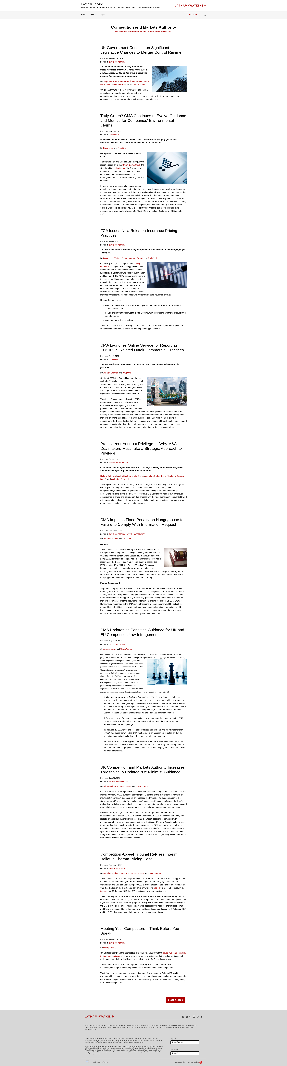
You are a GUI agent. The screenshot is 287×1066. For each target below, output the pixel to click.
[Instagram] (198, 1016)
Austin (87, 1025)
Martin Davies (138, 476)
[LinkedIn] (194, 1016)
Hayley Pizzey (137, 873)
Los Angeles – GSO (191, 1025)
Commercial (114, 359)
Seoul (160, 1027)
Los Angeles (163, 1025)
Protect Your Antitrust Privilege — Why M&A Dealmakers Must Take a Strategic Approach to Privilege (141, 448)
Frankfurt (129, 1025)
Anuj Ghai (122, 148)
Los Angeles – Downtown (176, 1025)
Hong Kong (142, 1025)
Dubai (115, 1025)
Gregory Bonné (136, 258)
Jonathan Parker (118, 84)
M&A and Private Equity (118, 463)
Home (83, 15)
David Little (105, 84)
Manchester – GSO (96, 1027)
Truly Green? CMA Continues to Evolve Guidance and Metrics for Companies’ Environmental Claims (143, 120)
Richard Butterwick (108, 476)
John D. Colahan (110, 373)
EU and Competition (117, 62)
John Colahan (124, 476)
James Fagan (155, 873)
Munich (110, 1027)
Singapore (176, 1027)
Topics (102, 15)
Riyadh (137, 1027)
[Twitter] (187, 1016)
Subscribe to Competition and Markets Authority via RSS (144, 32)
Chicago (109, 1025)
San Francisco (153, 1027)
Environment (114, 135)
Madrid (87, 1027)
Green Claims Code (131, 165)
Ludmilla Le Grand (140, 81)
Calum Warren (126, 649)
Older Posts (175, 1000)
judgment (104, 891)
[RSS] (190, 1016)
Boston (97, 1025)
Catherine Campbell (120, 479)
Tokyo (188, 1027)
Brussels (103, 1025)
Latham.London (92, 4)
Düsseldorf (121, 1025)
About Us (93, 15)
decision (157, 888)
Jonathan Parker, (110, 873)
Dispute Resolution (117, 868)
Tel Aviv (182, 1027)
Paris (132, 1027)
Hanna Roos (124, 873)
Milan (105, 1027)
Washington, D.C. (90, 1029)
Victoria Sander (121, 258)
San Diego (144, 1027)
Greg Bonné (125, 81)
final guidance (119, 168)
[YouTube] (201, 1016)
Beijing (92, 1025)
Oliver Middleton (168, 476)
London (155, 1025)
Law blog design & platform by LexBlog (187, 1062)
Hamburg (135, 1025)
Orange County (125, 1027)
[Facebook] (183, 1016)
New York (116, 1027)
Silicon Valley (167, 1027)
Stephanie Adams (111, 81)
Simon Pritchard (138, 84)
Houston (150, 1025)
